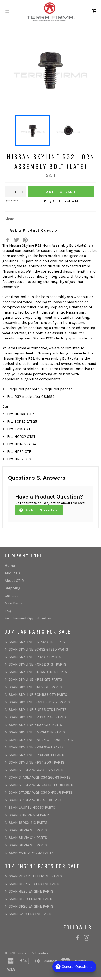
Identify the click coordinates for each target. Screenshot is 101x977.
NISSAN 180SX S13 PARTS (26, 822)
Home (10, 565)
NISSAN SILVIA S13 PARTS (26, 830)
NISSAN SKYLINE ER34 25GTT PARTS (35, 754)
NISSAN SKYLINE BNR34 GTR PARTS (35, 732)
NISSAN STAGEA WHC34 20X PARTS (34, 800)
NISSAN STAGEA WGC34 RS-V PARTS (35, 770)
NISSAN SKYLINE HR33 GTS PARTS (33, 724)
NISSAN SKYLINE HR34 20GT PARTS (34, 762)
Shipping (12, 588)
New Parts (13, 603)
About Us (12, 573)
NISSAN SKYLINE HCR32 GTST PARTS (35, 664)
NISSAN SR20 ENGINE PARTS (29, 906)
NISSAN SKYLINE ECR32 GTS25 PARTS (36, 649)
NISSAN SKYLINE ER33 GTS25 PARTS (35, 717)
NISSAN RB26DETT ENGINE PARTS (33, 876)
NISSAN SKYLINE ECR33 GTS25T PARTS (37, 702)
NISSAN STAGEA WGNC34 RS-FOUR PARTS (39, 785)
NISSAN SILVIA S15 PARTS (26, 845)
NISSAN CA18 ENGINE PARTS (29, 914)
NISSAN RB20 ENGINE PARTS (29, 899)
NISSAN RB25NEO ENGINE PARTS (33, 883)
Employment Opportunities (28, 618)
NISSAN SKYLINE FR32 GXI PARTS (33, 657)
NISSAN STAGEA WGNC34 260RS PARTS (37, 777)
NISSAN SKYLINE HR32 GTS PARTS (33, 687)
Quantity (11, 200)
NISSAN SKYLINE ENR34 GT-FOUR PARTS (39, 739)
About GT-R (14, 580)
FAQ (8, 610)
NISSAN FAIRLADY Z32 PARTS (29, 852)
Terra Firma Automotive (32, 953)
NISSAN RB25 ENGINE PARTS (29, 891)
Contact (11, 595)
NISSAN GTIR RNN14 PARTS (27, 815)
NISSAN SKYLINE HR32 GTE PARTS (33, 679)
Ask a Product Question (35, 230)
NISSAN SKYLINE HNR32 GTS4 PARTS (36, 672)
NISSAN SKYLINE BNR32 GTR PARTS (35, 641)
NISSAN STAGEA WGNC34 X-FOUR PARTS (38, 792)
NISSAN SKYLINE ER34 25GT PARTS (34, 747)
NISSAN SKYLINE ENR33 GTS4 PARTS (35, 709)
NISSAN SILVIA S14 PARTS (26, 837)
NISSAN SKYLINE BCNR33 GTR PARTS (36, 694)
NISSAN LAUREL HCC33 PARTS (30, 807)
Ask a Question (42, 510)
